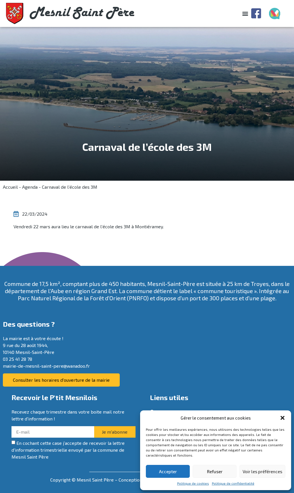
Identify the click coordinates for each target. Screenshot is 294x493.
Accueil (10, 187)
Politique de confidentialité (233, 483)
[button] (282, 418)
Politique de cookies (193, 483)
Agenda (30, 187)
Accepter (168, 471)
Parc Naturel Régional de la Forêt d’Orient (72, 298)
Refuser (215, 471)
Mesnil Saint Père (81, 13)
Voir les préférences (262, 471)
